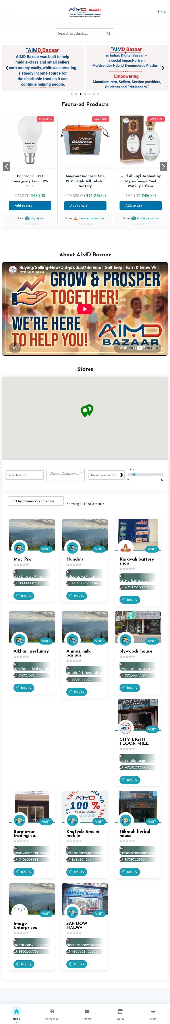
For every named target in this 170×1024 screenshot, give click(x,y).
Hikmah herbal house (135, 834)
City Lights (36, 218)
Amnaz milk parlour (78, 653)
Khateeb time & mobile (82, 834)
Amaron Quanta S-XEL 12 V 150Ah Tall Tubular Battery (85, 181)
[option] (30, 171)
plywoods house (136, 651)
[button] (7, 67)
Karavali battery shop (92, 218)
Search (110, 33)
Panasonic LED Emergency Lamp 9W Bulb (30, 181)
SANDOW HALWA (76, 926)
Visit (46, 549)
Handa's (74, 559)
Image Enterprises (25, 926)
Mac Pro (22, 559)
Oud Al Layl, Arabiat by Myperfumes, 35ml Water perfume (140, 181)
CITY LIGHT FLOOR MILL (134, 741)
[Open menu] (7, 12)
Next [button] (163, 166)
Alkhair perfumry (147, 218)
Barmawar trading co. (25, 834)
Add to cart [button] (23, 205)
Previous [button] (6, 166)
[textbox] (65, 473)
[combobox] (65, 473)
